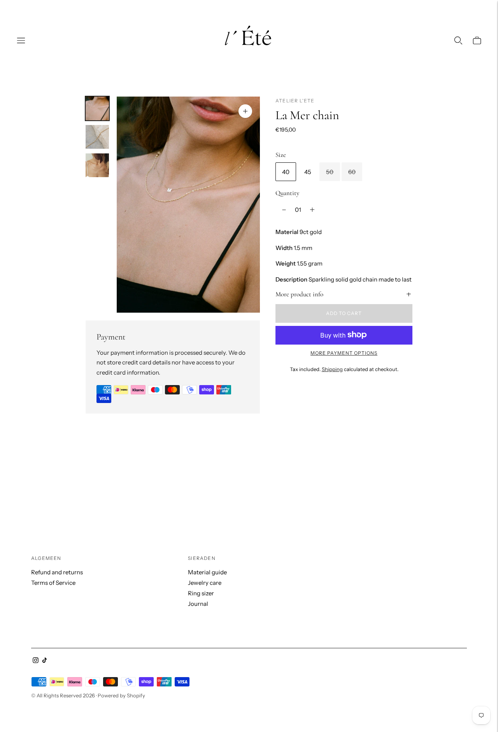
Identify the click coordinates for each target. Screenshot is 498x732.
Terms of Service (53, 582)
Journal (198, 603)
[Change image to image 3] (97, 165)
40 (285, 171)
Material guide (207, 572)
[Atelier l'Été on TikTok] (44, 661)
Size (280, 155)
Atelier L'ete (295, 101)
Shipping (332, 369)
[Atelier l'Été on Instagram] (36, 661)
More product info (299, 294)
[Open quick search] (458, 40)
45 (307, 171)
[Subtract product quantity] (284, 210)
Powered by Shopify (121, 695)
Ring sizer (201, 593)
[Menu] (21, 40)
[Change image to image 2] (97, 137)
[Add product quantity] (312, 210)
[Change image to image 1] (97, 108)
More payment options (343, 352)
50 (329, 171)
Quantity (287, 193)
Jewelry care (204, 582)
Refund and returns (57, 572)
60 (352, 171)
